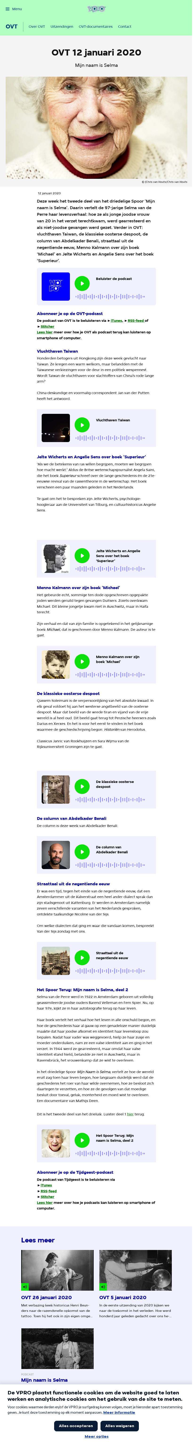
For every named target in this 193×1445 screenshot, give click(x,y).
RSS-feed (136, 320)
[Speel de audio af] (82, 283)
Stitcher (47, 326)
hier (130, 1114)
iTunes (116, 320)
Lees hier (45, 332)
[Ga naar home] (96, 9)
